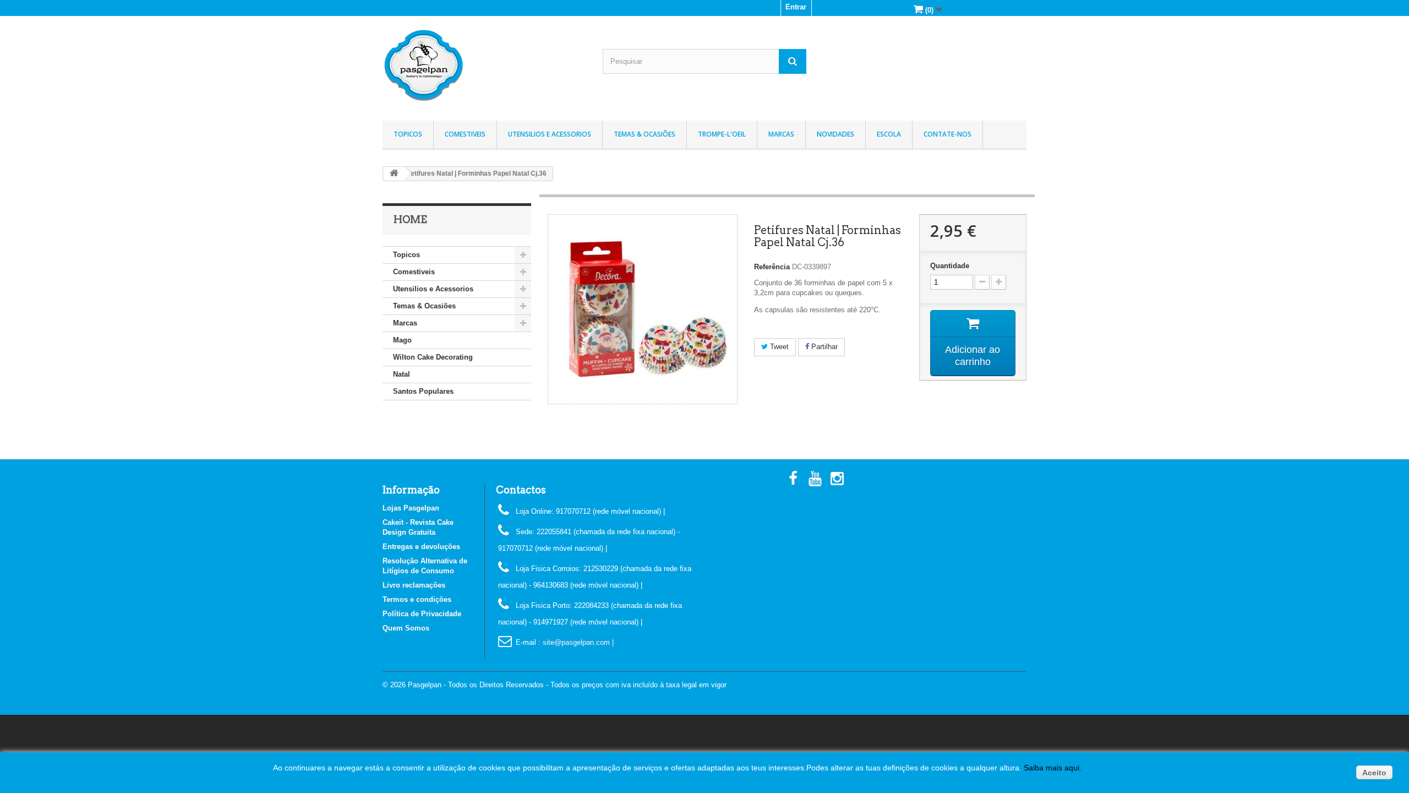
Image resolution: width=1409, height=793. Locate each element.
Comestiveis (465, 134)
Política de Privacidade (422, 614)
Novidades (835, 134)
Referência (772, 267)
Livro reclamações (414, 585)
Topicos (408, 134)
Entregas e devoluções (421, 546)
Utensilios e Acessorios (549, 134)
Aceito (1374, 772)
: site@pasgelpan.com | (576, 642)
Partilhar (823, 347)
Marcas (781, 134)
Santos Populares (423, 391)
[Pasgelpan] (484, 65)
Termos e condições (417, 599)
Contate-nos (947, 134)
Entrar (795, 7)
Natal (401, 374)
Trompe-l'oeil (722, 134)
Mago (402, 340)
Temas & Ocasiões (644, 134)
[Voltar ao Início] (394, 174)
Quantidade (949, 266)
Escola (889, 134)
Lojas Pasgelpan (411, 508)
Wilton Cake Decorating (433, 357)
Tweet (778, 347)
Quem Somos (406, 628)
